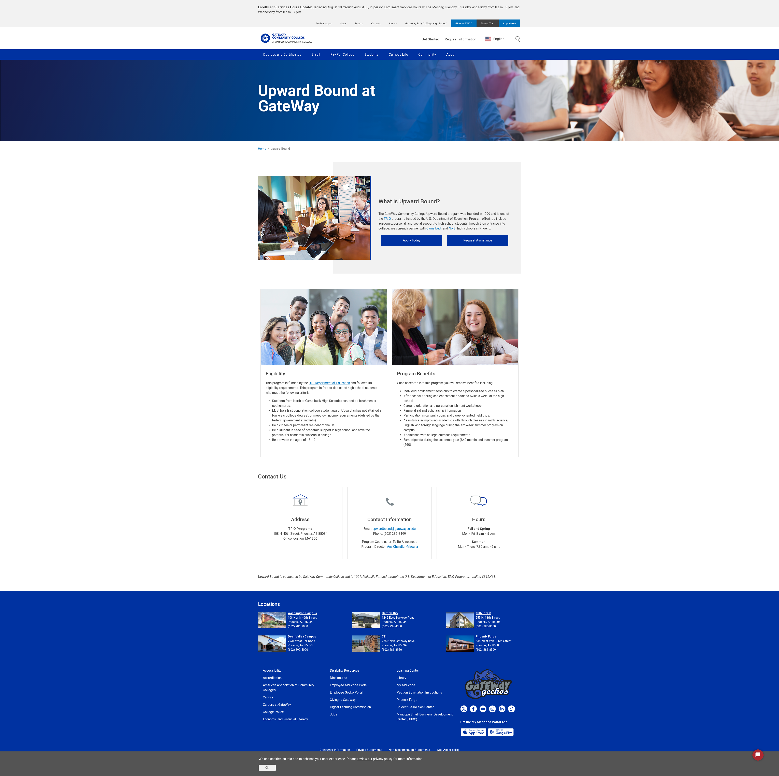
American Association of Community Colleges (288, 687)
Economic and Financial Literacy (285, 719)
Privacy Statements (369, 750)
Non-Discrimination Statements (409, 750)
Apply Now (509, 23)
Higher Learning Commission (350, 707)
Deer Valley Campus (302, 636)
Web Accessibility (448, 750)
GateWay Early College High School (426, 23)
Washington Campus (302, 613)
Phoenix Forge (486, 636)
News (343, 23)
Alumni (393, 23)
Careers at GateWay (277, 705)
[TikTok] (511, 708)
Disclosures (338, 678)
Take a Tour (488, 23)
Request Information (461, 39)
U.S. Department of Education (329, 383)
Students (371, 54)
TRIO (387, 219)
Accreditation (272, 678)
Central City (390, 613)
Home (262, 148)
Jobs (333, 714)
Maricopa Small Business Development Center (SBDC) (425, 716)
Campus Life (398, 54)
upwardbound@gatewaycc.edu (394, 529)
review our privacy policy (375, 759)
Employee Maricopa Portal (348, 685)
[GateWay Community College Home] (286, 38)
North (452, 228)
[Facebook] (473, 708)
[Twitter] (463, 708)
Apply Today (411, 240)
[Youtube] (482, 708)
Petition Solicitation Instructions (419, 692)
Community (427, 54)
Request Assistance (477, 240)
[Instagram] (492, 708)
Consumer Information (335, 750)
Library (401, 678)
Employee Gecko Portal (346, 692)
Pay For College (342, 54)
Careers (376, 23)
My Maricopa (323, 23)
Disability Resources (344, 670)
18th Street (483, 613)
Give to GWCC (463, 23)
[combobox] (497, 39)
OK (267, 767)
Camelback (434, 228)
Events (359, 23)
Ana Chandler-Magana (402, 547)
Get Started (430, 39)
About (450, 54)
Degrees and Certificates (282, 54)
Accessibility (272, 670)
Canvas (268, 697)
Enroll (316, 54)
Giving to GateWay (343, 700)
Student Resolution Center (415, 707)
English (498, 39)
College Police (273, 712)
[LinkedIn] (502, 708)
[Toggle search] (517, 39)
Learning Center (408, 670)
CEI (384, 636)
